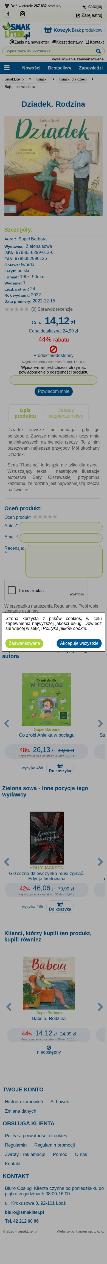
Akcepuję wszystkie (79, 643)
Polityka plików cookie (64, 628)
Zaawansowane (24, 643)
